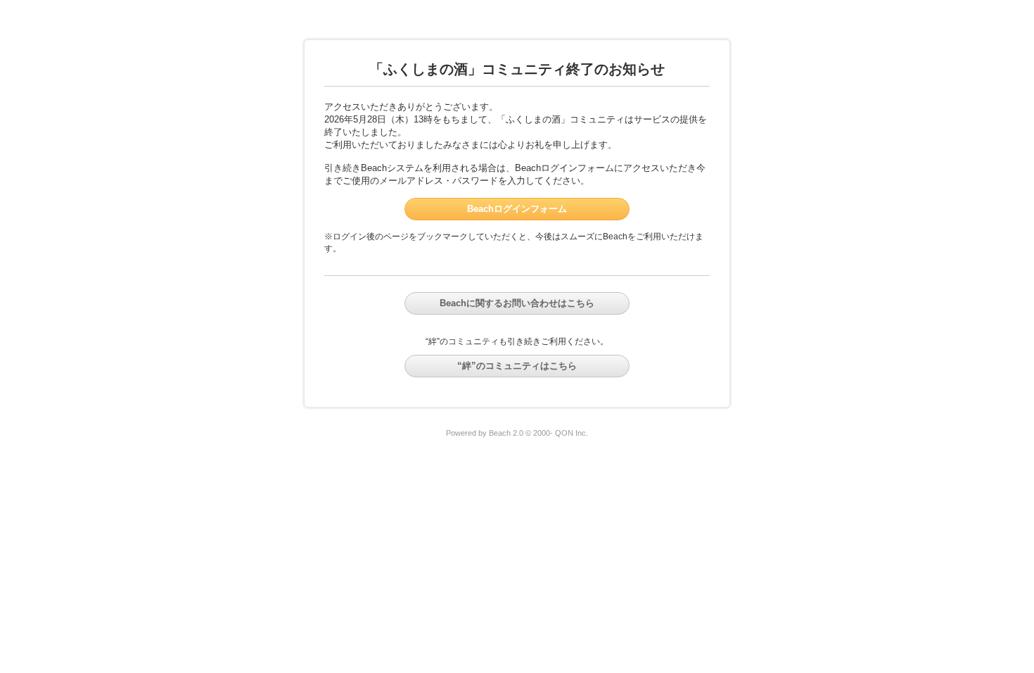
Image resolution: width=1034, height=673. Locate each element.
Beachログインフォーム (517, 208)
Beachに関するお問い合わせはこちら (517, 303)
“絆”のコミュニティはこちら (517, 365)
